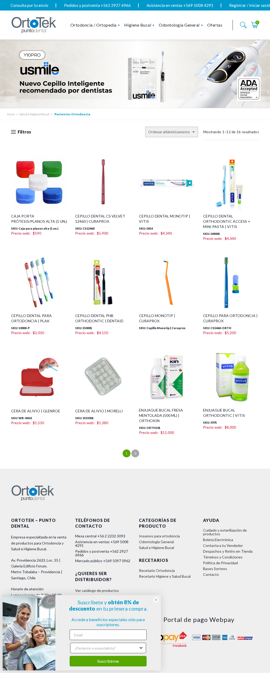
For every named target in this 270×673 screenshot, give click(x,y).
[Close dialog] (156, 599)
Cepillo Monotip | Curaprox (157, 318)
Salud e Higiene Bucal (34, 114)
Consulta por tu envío (29, 5)
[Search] (243, 25)
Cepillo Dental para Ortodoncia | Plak (31, 318)
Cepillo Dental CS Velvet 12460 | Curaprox (100, 219)
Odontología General (179, 24)
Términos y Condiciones (223, 557)
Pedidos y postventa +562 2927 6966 (97, 5)
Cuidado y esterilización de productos (225, 532)
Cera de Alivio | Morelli (99, 411)
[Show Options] (141, 648)
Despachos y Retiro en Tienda (228, 551)
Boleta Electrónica (218, 539)
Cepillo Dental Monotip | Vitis (164, 219)
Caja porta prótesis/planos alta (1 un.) (39, 219)
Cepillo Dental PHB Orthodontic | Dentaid (99, 318)
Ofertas (215, 24)
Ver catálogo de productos (97, 590)
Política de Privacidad (220, 563)
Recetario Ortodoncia (157, 570)
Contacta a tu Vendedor (223, 545)
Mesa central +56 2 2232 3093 (100, 536)
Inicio (11, 114)
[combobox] (106, 648)
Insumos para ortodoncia (159, 536)
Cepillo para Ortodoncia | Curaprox (230, 318)
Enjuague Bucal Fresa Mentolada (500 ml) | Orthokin (161, 415)
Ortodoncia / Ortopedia (93, 24)
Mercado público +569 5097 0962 (102, 560)
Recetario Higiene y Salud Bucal (165, 576)
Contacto (211, 574)
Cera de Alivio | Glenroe (35, 411)
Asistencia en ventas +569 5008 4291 (180, 5)
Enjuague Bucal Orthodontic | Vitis (224, 413)
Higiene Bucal (137, 24)
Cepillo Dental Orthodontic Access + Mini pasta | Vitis (226, 221)
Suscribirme (108, 661)
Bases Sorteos (215, 568)
